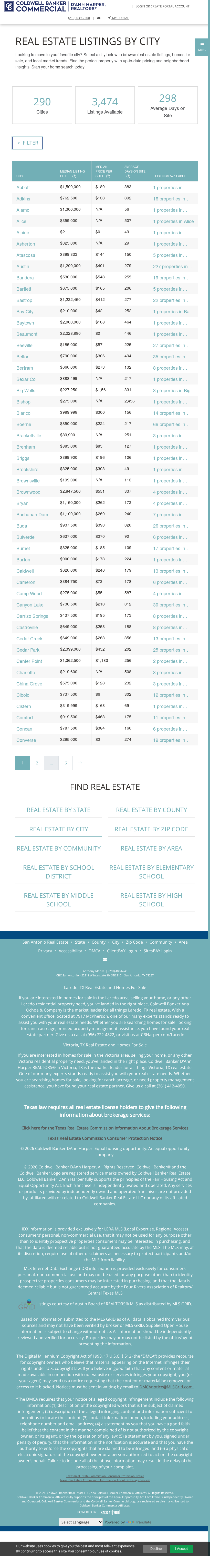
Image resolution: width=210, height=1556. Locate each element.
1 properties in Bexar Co (168, 379)
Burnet (23, 548)
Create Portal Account (170, 6)
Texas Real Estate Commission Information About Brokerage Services (105, 1480)
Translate (143, 1522)
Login (140, 6)
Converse (26, 739)
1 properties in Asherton (168, 243)
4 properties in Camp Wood (168, 593)
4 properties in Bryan (168, 503)
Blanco (23, 412)
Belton (22, 356)
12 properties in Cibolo (169, 694)
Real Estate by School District (58, 871)
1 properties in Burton (168, 559)
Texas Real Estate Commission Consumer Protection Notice (105, 1138)
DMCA (94, 951)
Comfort (24, 717)
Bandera (25, 277)
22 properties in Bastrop (169, 300)
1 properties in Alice (173, 221)
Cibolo (22, 694)
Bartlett (23, 288)
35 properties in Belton (169, 356)
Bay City (25, 311)
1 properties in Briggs (168, 457)
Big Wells (25, 390)
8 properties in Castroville (168, 627)
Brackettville (28, 435)
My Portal (120, 18)
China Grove (29, 683)
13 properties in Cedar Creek (169, 638)
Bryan (22, 503)
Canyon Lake (30, 604)
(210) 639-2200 (79, 18)
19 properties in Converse (169, 739)
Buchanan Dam (32, 514)
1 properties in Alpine (168, 232)
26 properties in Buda (169, 525)
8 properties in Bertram (168, 367)
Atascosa (25, 254)
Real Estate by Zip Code (151, 829)
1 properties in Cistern (168, 706)
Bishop (23, 401)
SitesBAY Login (158, 951)
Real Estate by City (58, 829)
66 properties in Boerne (169, 424)
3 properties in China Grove (168, 683)
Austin (22, 266)
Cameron (25, 582)
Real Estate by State (58, 809)
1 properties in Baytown (168, 322)
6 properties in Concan (168, 728)
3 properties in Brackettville (168, 435)
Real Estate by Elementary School (151, 871)
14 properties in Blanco (169, 412)
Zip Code (134, 942)
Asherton (25, 243)
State (80, 942)
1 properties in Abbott (168, 187)
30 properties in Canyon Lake (169, 604)
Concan (24, 728)
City (115, 942)
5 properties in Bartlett (168, 288)
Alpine (22, 232)
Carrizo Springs (32, 615)
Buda (21, 525)
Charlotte (25, 672)
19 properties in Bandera (169, 277)
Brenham (25, 446)
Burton (23, 559)
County (99, 942)
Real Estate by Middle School (58, 899)
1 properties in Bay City (172, 311)
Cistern (23, 706)
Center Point (29, 661)
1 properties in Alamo (168, 209)
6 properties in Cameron (168, 582)
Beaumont (26, 333)
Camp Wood (29, 593)
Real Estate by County (151, 809)
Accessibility (70, 951)
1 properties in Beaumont (168, 333)
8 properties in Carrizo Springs (169, 615)
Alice (21, 221)
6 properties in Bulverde (168, 536)
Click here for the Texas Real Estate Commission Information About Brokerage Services (105, 1128)
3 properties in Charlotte (168, 672)
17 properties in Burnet (169, 548)
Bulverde (25, 536)
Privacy (45, 951)
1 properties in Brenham (168, 446)
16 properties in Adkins (169, 198)
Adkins (23, 198)
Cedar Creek (29, 638)
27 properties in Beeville (169, 345)
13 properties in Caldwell (169, 570)
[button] (202, 47)
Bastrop (24, 300)
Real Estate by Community (59, 848)
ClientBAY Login (122, 951)
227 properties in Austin (170, 266)
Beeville (24, 345)
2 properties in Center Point (168, 661)
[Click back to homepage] (53, 6)
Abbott (23, 187)
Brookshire (27, 469)
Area (183, 942)
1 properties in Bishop (168, 401)
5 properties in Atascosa (168, 254)
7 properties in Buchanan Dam (169, 514)
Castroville (27, 627)
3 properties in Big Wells (172, 390)
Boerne (23, 424)
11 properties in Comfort (169, 717)
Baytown (25, 322)
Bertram (24, 367)
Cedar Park (27, 649)
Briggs (22, 457)
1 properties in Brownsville (168, 480)
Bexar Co (26, 379)
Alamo (22, 209)
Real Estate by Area (151, 848)
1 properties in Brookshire (168, 469)
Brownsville (28, 480)
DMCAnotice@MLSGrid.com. (166, 1387)
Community (161, 942)
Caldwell (25, 570)
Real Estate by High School (151, 899)
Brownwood (28, 491)
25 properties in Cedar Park (169, 649)
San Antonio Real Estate (45, 942)
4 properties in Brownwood (168, 491)
